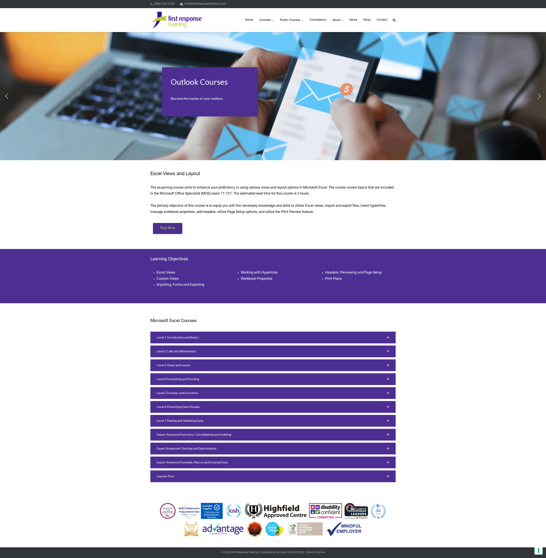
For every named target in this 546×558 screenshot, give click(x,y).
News (353, 20)
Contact (382, 20)
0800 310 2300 (164, 4)
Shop (366, 20)
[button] (6, 96)
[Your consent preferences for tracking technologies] (538, 550)
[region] (273, 96)
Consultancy (317, 20)
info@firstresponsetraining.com (205, 4)
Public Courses (290, 20)
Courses (265, 20)
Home (249, 20)
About (336, 20)
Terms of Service (315, 552)
